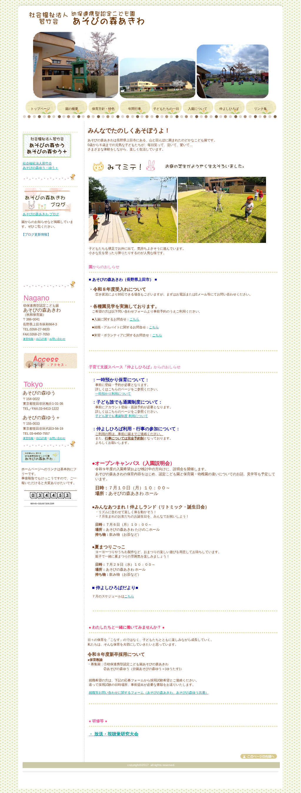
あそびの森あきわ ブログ (41, 214)
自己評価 (41, 338)
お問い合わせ (57, 338)
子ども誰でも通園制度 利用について (121, 416)
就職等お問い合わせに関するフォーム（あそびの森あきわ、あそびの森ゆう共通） (148, 692)
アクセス (50, 359)
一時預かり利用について (113, 393)
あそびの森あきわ (94, 18)
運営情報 (28, 338)
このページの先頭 (258, 756)
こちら (134, 319)
